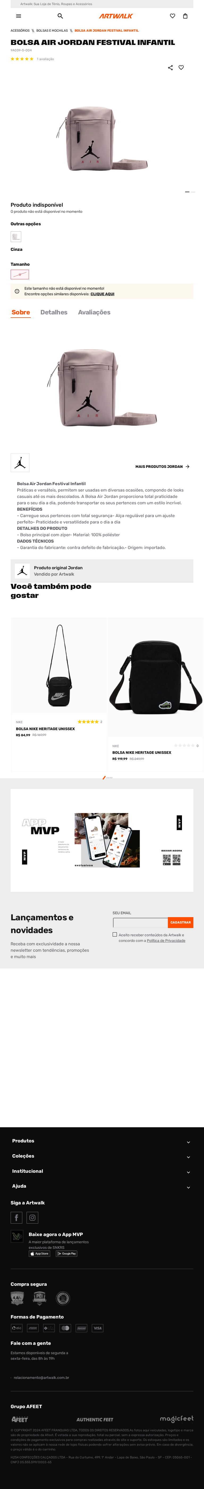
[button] (60, 16)
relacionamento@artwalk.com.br (41, 1377)
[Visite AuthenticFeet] (94, 1420)
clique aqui (102, 294)
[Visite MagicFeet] (176, 1421)
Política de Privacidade (166, 940)
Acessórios (20, 30)
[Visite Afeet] (20, 1421)
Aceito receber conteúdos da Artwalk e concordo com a (152, 938)
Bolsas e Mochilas (52, 30)
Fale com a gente (31, 1343)
